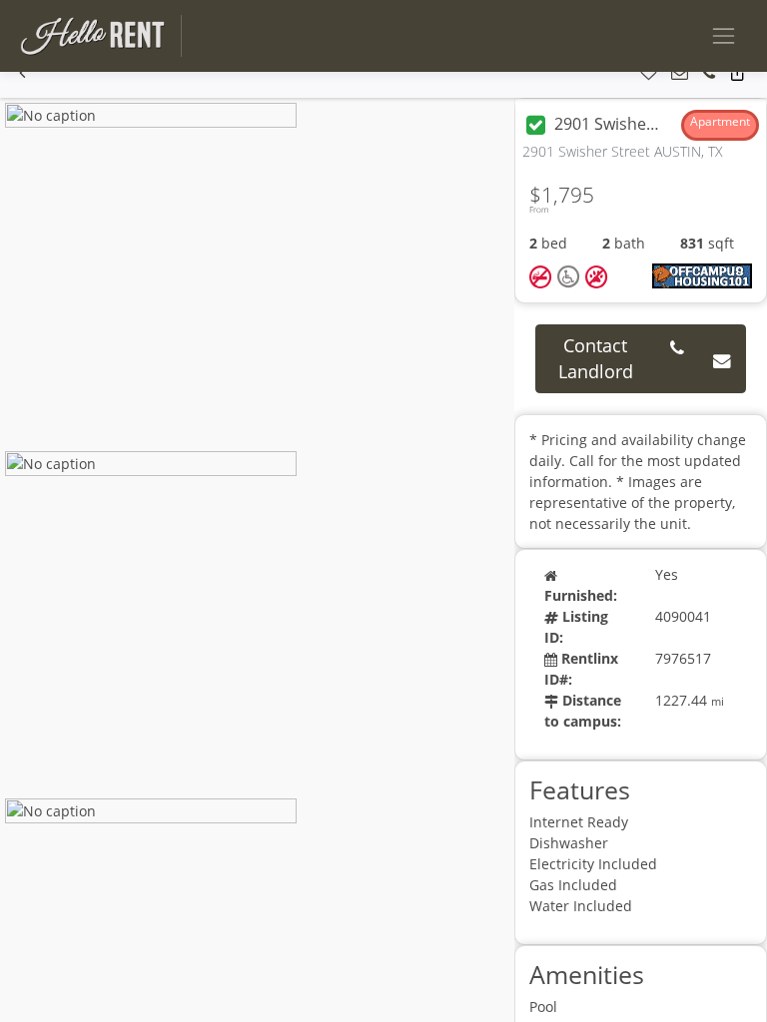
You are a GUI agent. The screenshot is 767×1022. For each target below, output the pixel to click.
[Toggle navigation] (723, 35)
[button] (22, 73)
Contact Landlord (595, 358)
